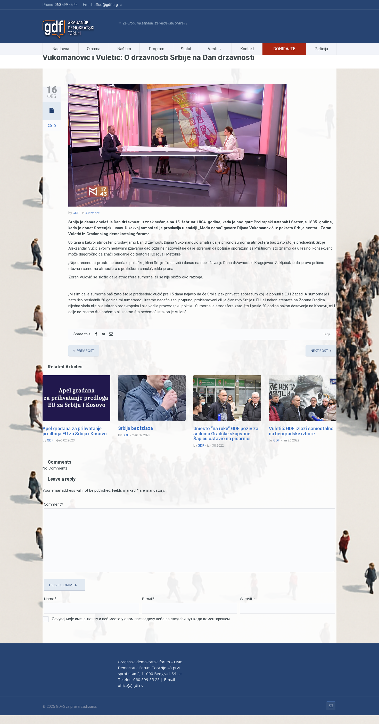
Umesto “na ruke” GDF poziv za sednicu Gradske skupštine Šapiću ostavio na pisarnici (225, 433)
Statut (186, 48)
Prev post (85, 350)
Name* (50, 598)
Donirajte (284, 48)
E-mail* (148, 598)
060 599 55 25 (66, 5)
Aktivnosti (92, 213)
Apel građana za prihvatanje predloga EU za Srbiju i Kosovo (75, 431)
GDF (76, 213)
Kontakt (247, 48)
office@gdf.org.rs (108, 5)
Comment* (53, 504)
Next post (319, 350)
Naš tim (124, 48)
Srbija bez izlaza (135, 428)
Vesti (212, 48)
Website (247, 598)
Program (156, 48)
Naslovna (60, 48)
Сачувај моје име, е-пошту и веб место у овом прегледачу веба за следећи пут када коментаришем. (141, 619)
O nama (93, 48)
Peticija (321, 48)
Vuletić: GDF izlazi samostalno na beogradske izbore (301, 431)
